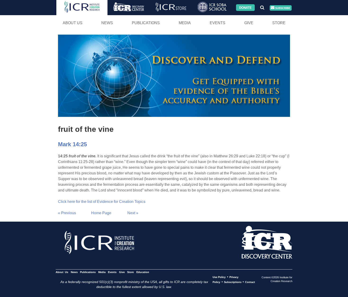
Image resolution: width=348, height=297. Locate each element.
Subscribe (282, 7)
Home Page (101, 213)
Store (279, 23)
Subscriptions (232, 282)
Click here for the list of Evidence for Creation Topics (101, 202)
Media (185, 23)
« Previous (67, 213)
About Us (72, 23)
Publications (146, 23)
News (107, 23)
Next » (132, 213)
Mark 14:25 (72, 144)
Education (142, 272)
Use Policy (219, 277)
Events (217, 23)
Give (248, 23)
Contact (250, 282)
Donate (245, 7)
